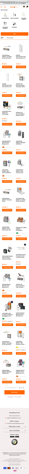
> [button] (21, 388)
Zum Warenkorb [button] (7, 66)
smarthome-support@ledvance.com (15, 423)
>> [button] (23, 388)
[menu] (1, 7)
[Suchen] (5, 7)
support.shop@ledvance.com (14, 418)
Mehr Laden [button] (14, 392)
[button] (14, 36)
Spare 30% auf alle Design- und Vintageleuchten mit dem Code (14, 3)
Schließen (27, 0)
